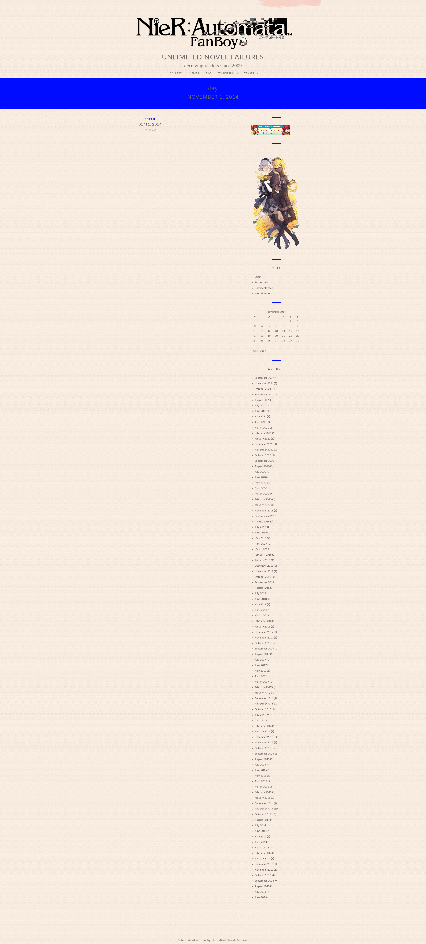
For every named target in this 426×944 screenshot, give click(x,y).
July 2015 (260, 764)
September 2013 (264, 880)
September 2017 (264, 648)
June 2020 (261, 477)
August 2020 (262, 466)
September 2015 (264, 753)
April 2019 (261, 543)
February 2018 (263, 621)
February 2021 (263, 433)
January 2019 (262, 560)
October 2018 (263, 577)
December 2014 (264, 803)
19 (269, 335)
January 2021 (262, 438)
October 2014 (263, 814)
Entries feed (262, 282)
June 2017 (261, 665)
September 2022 (264, 378)
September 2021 (264, 394)
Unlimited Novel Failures (213, 57)
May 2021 (260, 416)
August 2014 (262, 820)
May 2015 (260, 776)
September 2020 (264, 461)
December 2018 (264, 565)
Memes (194, 73)
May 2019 (260, 538)
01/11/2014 (150, 124)
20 (276, 335)
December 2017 (264, 632)
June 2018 (261, 599)
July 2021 (260, 405)
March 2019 (262, 549)
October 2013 (263, 875)
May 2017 (260, 670)
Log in (258, 277)
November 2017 (264, 637)
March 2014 (262, 847)
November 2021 (264, 383)
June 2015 (261, 770)
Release (150, 119)
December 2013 (264, 864)
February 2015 (263, 792)
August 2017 (262, 654)
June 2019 (261, 532)
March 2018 (262, 615)
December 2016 (264, 698)
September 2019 (264, 516)
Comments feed (264, 288)
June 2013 (261, 897)
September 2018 (264, 582)
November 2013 (264, 869)
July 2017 (260, 659)
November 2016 (264, 704)
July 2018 (260, 593)
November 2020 (264, 450)
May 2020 (260, 483)
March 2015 (262, 787)
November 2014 (264, 809)
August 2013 (262, 886)
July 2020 (260, 472)
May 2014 (260, 836)
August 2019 (262, 521)
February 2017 (263, 687)
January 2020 (262, 505)
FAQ (209, 73)
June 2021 (261, 411)
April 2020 (261, 488)
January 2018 (262, 626)
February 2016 (263, 726)
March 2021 (262, 427)
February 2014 (263, 853)
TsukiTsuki (226, 73)
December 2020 (264, 444)
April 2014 (261, 842)
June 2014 (261, 831)
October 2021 (263, 389)
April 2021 (261, 422)
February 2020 (263, 499)
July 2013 (260, 892)
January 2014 (262, 858)
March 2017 (262, 681)
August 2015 (262, 759)
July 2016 (260, 715)
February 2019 (263, 554)
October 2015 (263, 748)
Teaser (249, 73)
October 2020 (263, 455)
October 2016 (263, 709)
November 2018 (264, 571)
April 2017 (261, 676)
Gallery (176, 73)
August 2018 (262, 588)
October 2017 (263, 643)
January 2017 (262, 693)
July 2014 (260, 825)
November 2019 (264, 510)
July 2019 (260, 527)
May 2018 (260, 604)
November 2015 (264, 742)
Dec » (263, 350)
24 (254, 340)
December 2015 (264, 737)
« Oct (254, 350)
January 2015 (262, 797)
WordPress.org (263, 293)
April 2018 (261, 610)
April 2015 (261, 781)
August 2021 (262, 400)
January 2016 (262, 731)
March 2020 (262, 494)
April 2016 (261, 720)
